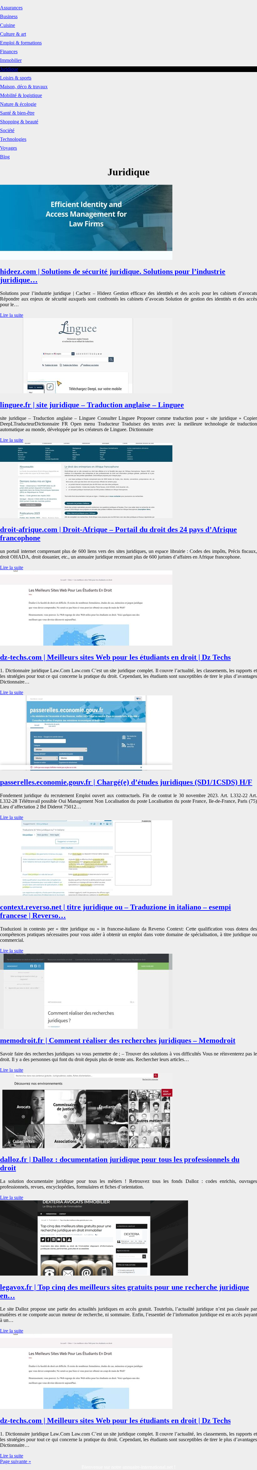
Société (7, 130)
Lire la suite (11, 315)
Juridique (9, 69)
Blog (5, 156)
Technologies (13, 139)
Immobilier (11, 60)
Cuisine (7, 25)
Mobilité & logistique (21, 95)
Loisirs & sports (15, 77)
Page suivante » (15, 1461)
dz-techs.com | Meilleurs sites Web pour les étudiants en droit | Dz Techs (115, 657)
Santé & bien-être (17, 113)
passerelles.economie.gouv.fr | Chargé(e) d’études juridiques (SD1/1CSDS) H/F (126, 782)
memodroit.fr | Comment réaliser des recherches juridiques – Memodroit (117, 1040)
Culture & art (13, 34)
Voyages (8, 148)
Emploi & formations (21, 42)
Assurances (11, 7)
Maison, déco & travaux (24, 86)
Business (9, 16)
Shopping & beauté (19, 121)
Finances (9, 51)
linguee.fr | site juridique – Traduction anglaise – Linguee (92, 405)
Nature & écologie (18, 104)
